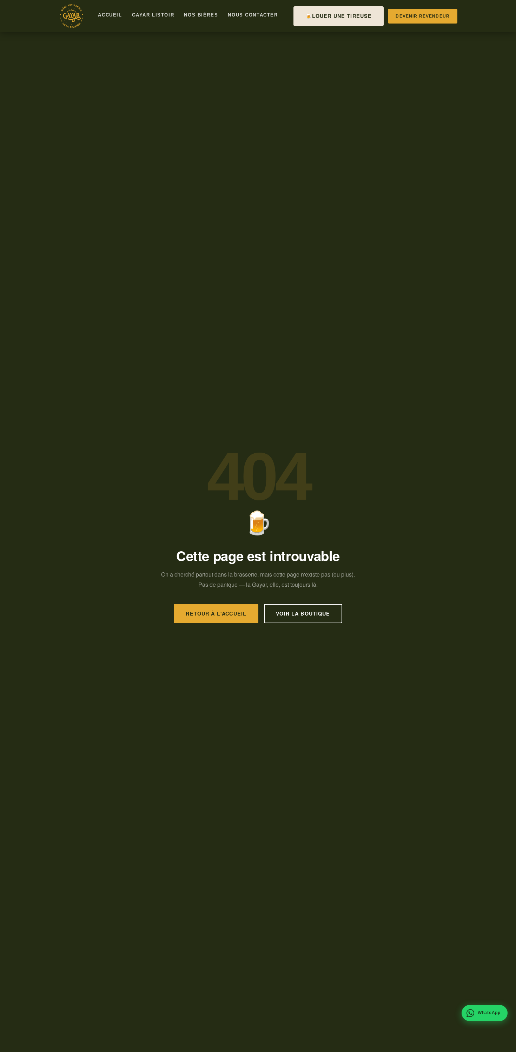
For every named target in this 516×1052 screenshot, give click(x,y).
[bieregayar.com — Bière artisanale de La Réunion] (71, 16)
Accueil (110, 15)
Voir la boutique (303, 613)
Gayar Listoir (153, 15)
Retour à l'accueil (216, 613)
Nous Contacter (253, 15)
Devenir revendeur (423, 16)
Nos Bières (201, 15)
